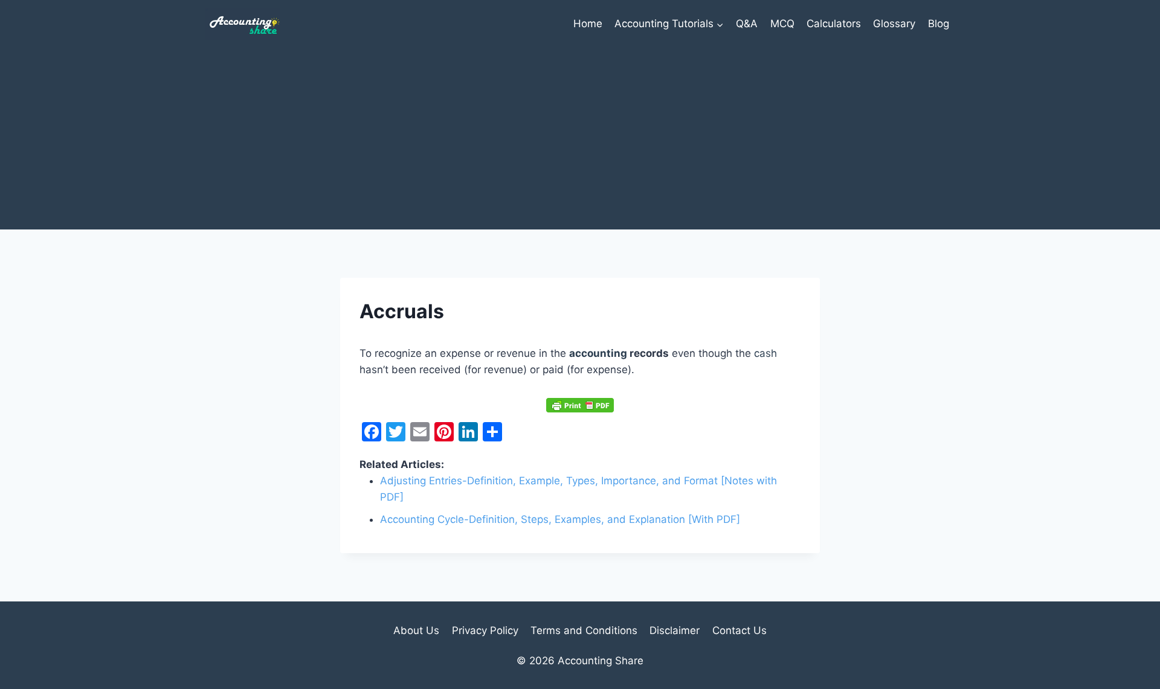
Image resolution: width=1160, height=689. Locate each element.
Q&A (747, 24)
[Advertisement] (580, 138)
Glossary (894, 24)
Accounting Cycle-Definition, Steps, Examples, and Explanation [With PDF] (560, 519)
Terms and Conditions (583, 630)
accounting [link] (598, 353)
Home (587, 24)
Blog (938, 24)
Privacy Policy (485, 630)
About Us (416, 630)
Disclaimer (674, 630)
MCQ (782, 24)
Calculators (834, 24)
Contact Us (739, 630)
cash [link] (765, 353)
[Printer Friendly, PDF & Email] (580, 404)
